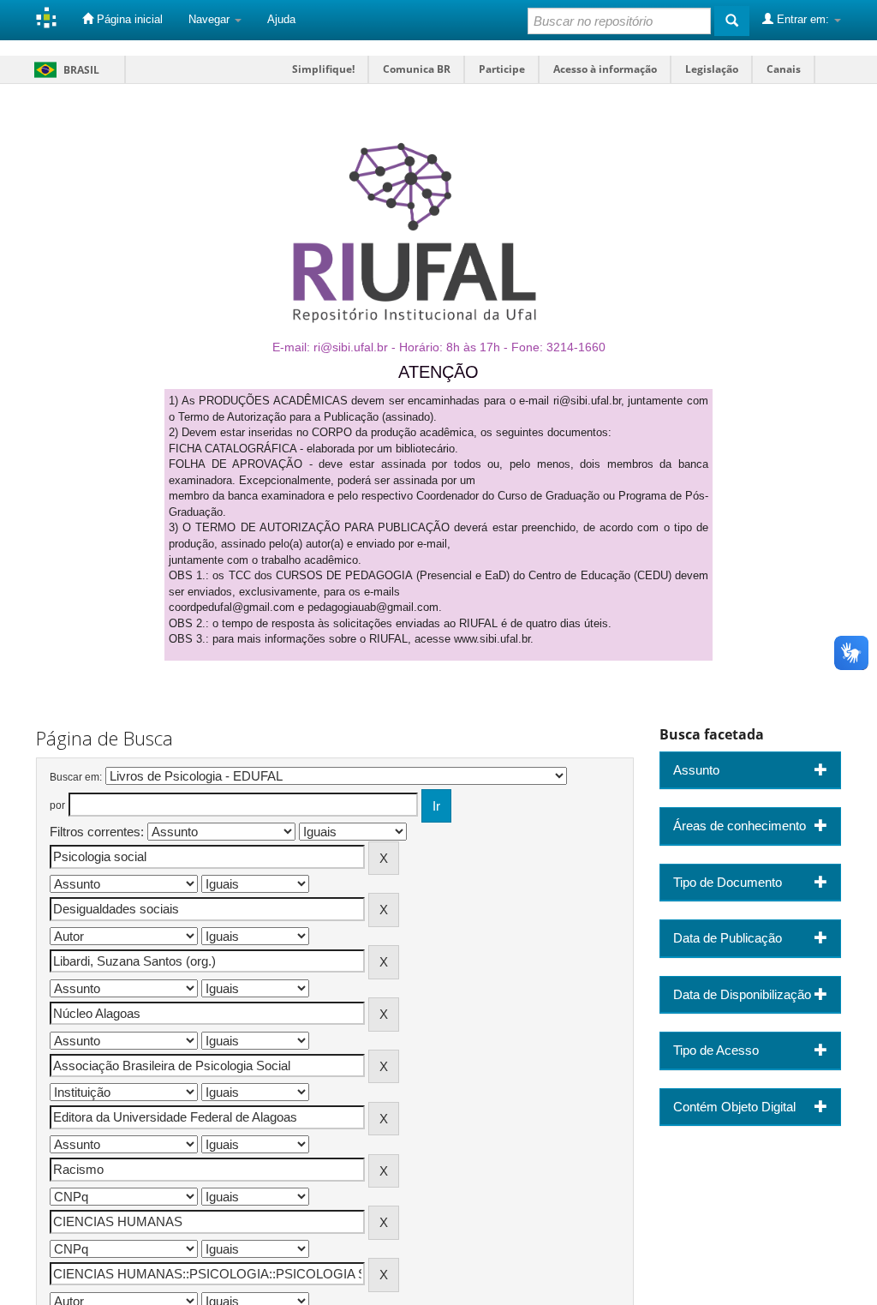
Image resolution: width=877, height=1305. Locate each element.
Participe (502, 69)
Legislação (711, 69)
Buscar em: (76, 777)
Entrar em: (802, 19)
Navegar (210, 19)
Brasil (63, 70)
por (57, 805)
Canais (784, 69)
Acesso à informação (605, 69)
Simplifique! (323, 69)
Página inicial (128, 19)
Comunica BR (416, 69)
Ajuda (281, 19)
